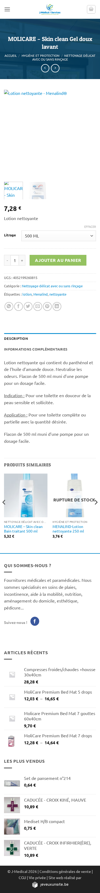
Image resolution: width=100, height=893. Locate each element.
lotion (27, 294)
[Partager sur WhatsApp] (9, 306)
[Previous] (12, 133)
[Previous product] (55, 68)
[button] (7, 9)
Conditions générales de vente (65, 871)
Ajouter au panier (58, 260)
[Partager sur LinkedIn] (57, 306)
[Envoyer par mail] (37, 306)
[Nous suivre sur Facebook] (34, 621)
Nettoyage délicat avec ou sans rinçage (64, 57)
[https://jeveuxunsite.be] (50, 884)
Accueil (11, 55)
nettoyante (57, 294)
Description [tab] (16, 338)
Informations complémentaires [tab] (35, 349)
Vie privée (37, 877)
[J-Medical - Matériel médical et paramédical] (50, 9)
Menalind (40, 294)
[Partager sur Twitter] (28, 306)
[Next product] (45, 68)
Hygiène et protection (40, 55)
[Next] (87, 133)
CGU (22, 877)
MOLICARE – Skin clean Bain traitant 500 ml (23, 529)
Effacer (90, 226)
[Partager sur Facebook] (18, 306)
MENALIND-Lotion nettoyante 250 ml (68, 529)
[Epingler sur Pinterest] (47, 306)
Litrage (10, 235)
